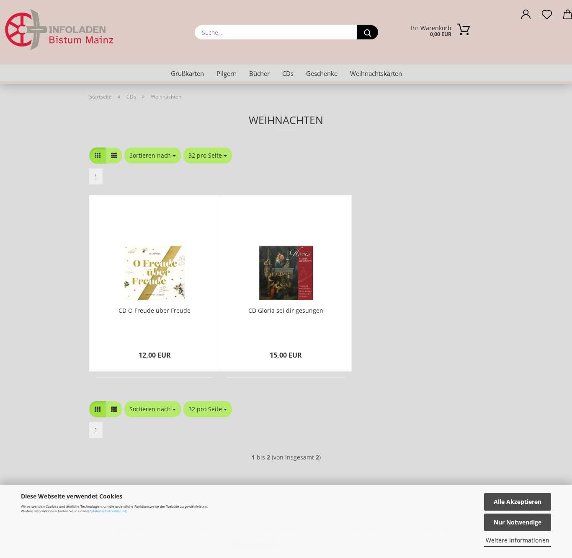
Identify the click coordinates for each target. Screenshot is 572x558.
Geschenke (322, 73)
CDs (288, 73)
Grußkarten (187, 73)
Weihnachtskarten (376, 73)
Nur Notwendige (517, 522)
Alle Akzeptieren (517, 502)
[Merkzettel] (546, 17)
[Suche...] (367, 32)
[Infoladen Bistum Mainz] (91, 29)
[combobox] (152, 155)
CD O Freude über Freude (155, 310)
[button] (525, 17)
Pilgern (226, 73)
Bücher (259, 73)
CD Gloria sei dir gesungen (285, 310)
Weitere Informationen (517, 540)
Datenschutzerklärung (109, 511)
